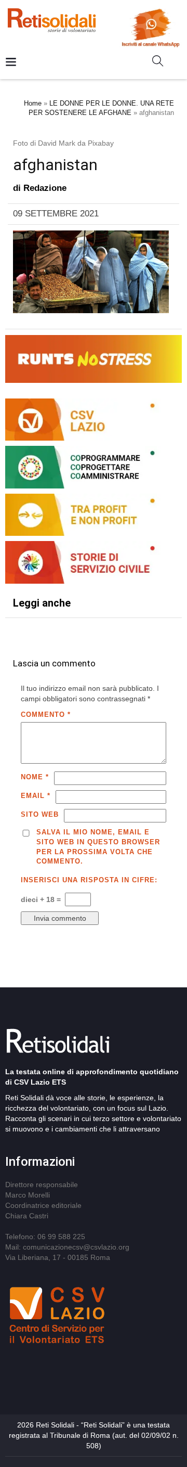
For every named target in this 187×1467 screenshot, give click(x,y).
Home (33, 103)
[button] (161, 63)
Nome (35, 777)
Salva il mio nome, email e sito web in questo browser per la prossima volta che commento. (98, 846)
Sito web (40, 814)
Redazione (44, 188)
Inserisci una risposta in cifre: (89, 880)
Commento (46, 714)
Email (35, 796)
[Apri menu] (11, 63)
